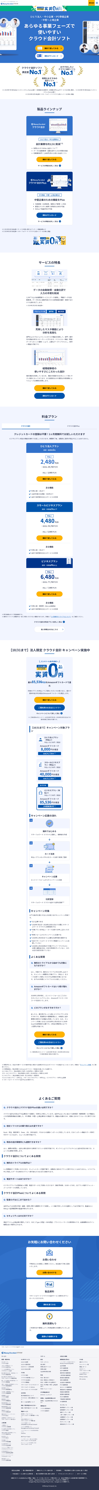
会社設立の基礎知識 (65, 1382)
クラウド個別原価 (6, 1407)
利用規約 (58, 1470)
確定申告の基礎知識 (65, 1373)
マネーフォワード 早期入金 (28, 1420)
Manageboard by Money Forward (30, 1427)
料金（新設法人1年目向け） (48, 1380)
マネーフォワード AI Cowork (29, 1439)
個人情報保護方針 (28, 1470)
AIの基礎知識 (63, 1401)
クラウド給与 (5, 1437)
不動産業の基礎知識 (65, 1399)
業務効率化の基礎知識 (66, 1389)
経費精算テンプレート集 (66, 1410)
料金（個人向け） (45, 1377)
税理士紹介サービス (46, 1367)
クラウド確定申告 (10, 1373)
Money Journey (83, 1376)
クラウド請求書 (10, 1381)
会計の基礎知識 (64, 1370)
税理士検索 (43, 1369)
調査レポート (82, 1367)
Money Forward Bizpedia (68, 1362)
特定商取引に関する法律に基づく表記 (75, 1470)
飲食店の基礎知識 (64, 1392)
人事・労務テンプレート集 (67, 1414)
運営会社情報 (16, 1470)
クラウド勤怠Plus (9, 1433)
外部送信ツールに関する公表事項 (23, 1474)
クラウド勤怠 (8, 1429)
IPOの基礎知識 (64, 1385)
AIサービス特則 (82, 1474)
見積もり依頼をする (49, 1336)
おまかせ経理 (24, 1362)
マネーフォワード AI (28, 1443)
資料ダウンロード (49, 215)
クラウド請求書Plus (7, 1388)
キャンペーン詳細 (85, 1065)
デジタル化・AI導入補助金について (29, 1398)
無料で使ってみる (49, 159)
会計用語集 (63, 1366)
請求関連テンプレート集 (66, 1407)
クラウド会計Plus (73, 426)
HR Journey (82, 1379)
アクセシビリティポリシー (66, 1474)
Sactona (30, 1432)
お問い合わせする (49, 1272)
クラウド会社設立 (25, 1380)
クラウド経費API (45, 1411)
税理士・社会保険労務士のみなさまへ (49, 1401)
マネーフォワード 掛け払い (9, 1418)
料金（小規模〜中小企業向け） (49, 1382)
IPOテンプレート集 (65, 1422)
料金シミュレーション (46, 1389)
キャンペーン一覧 (84, 1364)
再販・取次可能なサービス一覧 (29, 1408)
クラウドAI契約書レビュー (28, 1377)
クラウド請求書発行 (10, 1385)
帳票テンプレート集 (65, 1412)
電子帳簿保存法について (27, 1395)
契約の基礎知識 (64, 1380)
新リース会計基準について (28, 1402)
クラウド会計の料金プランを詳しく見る (48, 622)
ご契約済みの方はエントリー (49, 707)
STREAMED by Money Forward (29, 1423)
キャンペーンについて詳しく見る (48, 713)
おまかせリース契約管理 (27, 1367)
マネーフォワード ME (84, 1369)
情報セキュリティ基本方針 (45, 1470)
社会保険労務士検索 (46, 1371)
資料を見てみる (49, 1304)
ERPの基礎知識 (64, 1368)
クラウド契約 (24, 1375)
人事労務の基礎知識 (65, 1375)
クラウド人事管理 (6, 1426)
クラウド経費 (5, 1396)
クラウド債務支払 (6, 1400)
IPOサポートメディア (46, 1395)
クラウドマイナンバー (7, 1448)
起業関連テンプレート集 (66, 1419)
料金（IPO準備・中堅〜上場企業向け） (49, 1385)
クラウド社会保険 (6, 1444)
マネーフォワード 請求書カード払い (30, 1415)
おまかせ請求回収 (25, 1364)
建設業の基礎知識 (64, 1394)
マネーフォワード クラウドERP (29, 1389)
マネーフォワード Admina (28, 1387)
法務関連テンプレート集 (66, 1417)
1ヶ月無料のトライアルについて (61, 617)
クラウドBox (8, 1414)
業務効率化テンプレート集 (67, 1424)
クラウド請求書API (45, 1408)
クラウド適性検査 (6, 1459)
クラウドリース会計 (8, 1370)
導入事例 (43, 1364)
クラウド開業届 (25, 1382)
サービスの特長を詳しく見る (48, 166)
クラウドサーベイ (7, 1455)
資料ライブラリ (83, 1362)
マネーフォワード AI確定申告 (9, 1377)
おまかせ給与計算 (25, 1369)
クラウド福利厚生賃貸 (7, 1452)
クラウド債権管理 (8, 1392)
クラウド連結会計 (6, 1411)
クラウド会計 (25, 426)
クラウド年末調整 (6, 1440)
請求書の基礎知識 (64, 1377)
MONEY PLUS (84, 1373)
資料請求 (91, 3)
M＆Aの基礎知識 (64, 1396)
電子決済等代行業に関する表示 (45, 1474)
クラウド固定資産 (6, 1403)
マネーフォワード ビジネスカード (30, 1384)
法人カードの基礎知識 (66, 1387)
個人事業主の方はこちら (49, 629)
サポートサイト (45, 1362)
